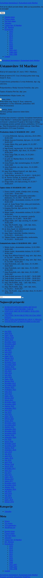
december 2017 (10, 468)
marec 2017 (9, 477)
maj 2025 (8, 354)
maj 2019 (8, 454)
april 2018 (8, 462)
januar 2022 (9, 421)
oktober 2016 (9, 487)
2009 (11, 46)
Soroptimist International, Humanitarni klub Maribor (19, 3)
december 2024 (10, 363)
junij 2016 (8, 493)
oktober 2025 (9, 346)
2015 (11, 34)
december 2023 (10, 383)
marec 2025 (9, 356)
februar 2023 (9, 398)
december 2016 (10, 483)
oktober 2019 (9, 448)
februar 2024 (9, 381)
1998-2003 (13, 52)
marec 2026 (9, 336)
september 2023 (10, 390)
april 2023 (8, 394)
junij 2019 (8, 452)
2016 (11, 32)
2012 (11, 40)
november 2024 (10, 365)
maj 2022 (8, 412)
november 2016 (10, 485)
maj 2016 (8, 496)
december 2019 (10, 444)
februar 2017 (9, 479)
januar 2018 (9, 466)
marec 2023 (9, 396)
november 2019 (10, 446)
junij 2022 (8, 410)
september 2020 (10, 437)
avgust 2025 (9, 348)
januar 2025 (9, 360)
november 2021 (10, 425)
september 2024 (10, 369)
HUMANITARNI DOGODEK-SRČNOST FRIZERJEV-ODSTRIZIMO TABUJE (21, 308)
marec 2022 (9, 417)
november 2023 (10, 385)
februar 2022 (9, 419)
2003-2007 (13, 50)
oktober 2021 (9, 427)
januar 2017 (9, 481)
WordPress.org (10, 527)
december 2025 (10, 342)
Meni (2, 13)
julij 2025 (8, 350)
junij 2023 (8, 392)
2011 (11, 42)
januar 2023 (9, 400)
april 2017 (8, 475)
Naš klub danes (10, 21)
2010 (11, 44)
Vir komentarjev (10, 525)
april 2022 (8, 414)
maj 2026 (8, 331)
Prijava (7, 521)
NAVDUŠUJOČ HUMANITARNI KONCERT (22, 322)
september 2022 (10, 408)
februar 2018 (9, 464)
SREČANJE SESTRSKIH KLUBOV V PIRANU (23, 319)
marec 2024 (9, 379)
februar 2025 (9, 358)
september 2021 (10, 429)
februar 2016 (9, 502)
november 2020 (10, 433)
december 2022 (10, 402)
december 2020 (10, 431)
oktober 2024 (9, 367)
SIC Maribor (9, 27)
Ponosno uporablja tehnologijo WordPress (15, 577)
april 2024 (8, 377)
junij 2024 (8, 373)
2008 (11, 48)
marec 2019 (9, 458)
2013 (11, 38)
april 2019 (8, 456)
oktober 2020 (9, 435)
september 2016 (10, 489)
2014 (11, 36)
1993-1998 (13, 54)
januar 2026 (9, 340)
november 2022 (10, 404)
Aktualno (8, 23)
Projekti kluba (10, 17)
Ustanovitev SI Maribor (13, 25)
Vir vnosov (9, 523)
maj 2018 (8, 460)
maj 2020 (8, 439)
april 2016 (8, 498)
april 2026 (8, 333)
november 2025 (10, 344)
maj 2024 (8, 375)
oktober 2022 (9, 406)
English (7, 56)
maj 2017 (8, 473)
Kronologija (9, 29)
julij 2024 (8, 371)
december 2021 (10, 423)
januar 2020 (9, 441)
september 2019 (10, 450)
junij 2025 (8, 352)
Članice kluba (10, 19)
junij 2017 (8, 471)
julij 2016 (8, 491)
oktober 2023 (9, 387)
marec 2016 (9, 500)
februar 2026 (9, 338)
